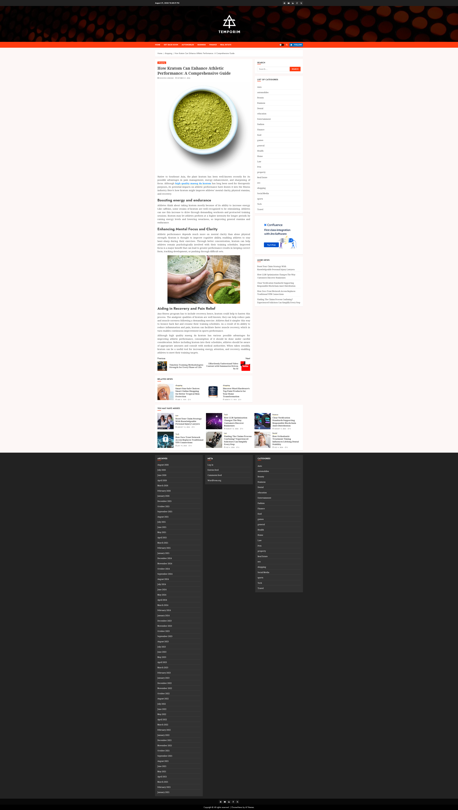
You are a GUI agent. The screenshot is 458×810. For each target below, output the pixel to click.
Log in (210, 464)
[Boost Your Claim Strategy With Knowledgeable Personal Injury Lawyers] (165, 421)
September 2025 (164, 511)
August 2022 (163, 698)
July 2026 (161, 470)
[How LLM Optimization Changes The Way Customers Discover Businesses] (214, 421)
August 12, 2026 (183, 427)
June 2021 (161, 766)
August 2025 (163, 516)
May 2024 (161, 594)
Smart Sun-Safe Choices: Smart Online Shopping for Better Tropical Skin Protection (187, 392)
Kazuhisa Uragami (166, 78)
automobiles (188, 45)
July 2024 (161, 584)
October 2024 (163, 568)
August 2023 (163, 641)
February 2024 (164, 610)
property (261, 172)
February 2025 (164, 548)
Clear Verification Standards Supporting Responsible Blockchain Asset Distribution (284, 421)
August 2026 (163, 464)
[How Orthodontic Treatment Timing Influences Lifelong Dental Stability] (262, 440)
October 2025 (163, 506)
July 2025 (161, 522)
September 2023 (164, 636)
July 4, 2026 (230, 447)
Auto (259, 87)
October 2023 (163, 631)
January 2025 (163, 553)
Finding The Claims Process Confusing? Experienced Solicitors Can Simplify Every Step (238, 440)
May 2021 (161, 771)
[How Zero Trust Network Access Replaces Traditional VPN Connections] (165, 440)
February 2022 (164, 730)
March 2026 (162, 485)
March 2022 (162, 724)
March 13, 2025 (231, 400)
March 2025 (162, 542)
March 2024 (162, 605)
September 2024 (164, 574)
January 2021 (163, 792)
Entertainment (264, 119)
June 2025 (161, 527)
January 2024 (163, 615)
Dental (260, 108)
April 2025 (162, 537)
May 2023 (161, 657)
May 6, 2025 (181, 400)
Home (157, 45)
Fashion (260, 124)
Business (202, 45)
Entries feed (213, 470)
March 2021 (162, 782)
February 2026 (164, 490)
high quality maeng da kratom (193, 183)
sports (260, 198)
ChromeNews (236, 807)
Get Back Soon (171, 45)
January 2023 (163, 678)
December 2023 (164, 620)
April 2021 (162, 776)
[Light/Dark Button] (281, 45)
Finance (213, 45)
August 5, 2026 (280, 429)
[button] (286, 44)
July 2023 (161, 646)
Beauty (260, 97)
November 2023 (164, 626)
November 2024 (164, 563)
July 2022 (161, 704)
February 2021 (164, 787)
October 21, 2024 (183, 78)
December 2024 (164, 558)
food (259, 135)
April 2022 (162, 719)
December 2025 (164, 501)
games (260, 140)
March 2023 (162, 667)
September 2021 (164, 756)
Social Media (263, 193)
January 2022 (163, 735)
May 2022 (161, 714)
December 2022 (164, 683)
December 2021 (164, 740)
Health (260, 151)
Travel (260, 209)
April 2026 (162, 480)
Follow (298, 45)
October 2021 (163, 750)
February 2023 (164, 672)
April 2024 (162, 600)
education (261, 113)
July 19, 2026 (182, 446)
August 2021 (163, 761)
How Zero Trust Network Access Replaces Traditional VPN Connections (276, 293)
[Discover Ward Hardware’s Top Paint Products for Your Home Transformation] (213, 392)
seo (258, 182)
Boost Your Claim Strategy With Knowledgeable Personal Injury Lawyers (188, 421)
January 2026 (163, 496)
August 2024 (163, 579)
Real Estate (225, 45)
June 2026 (161, 475)
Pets (259, 167)
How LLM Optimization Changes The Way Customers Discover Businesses (235, 421)
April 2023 (162, 662)
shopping (161, 63)
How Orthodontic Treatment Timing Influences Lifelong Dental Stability (285, 440)
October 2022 (163, 693)
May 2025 (161, 532)
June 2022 (161, 709)
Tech (259, 204)
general (260, 145)
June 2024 (161, 589)
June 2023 (161, 652)
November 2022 (164, 688)
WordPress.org (214, 480)
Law (259, 161)
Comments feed (215, 475)
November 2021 (164, 745)
